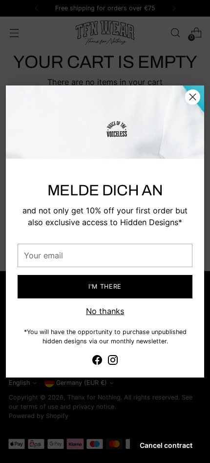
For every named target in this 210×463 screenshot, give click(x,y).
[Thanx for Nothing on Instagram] (113, 361)
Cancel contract (166, 445)
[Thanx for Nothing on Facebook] (97, 361)
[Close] (192, 97)
